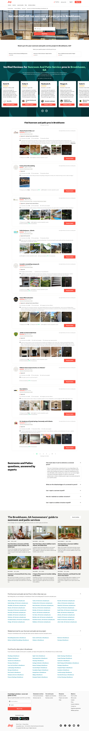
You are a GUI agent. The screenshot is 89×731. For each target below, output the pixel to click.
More (26, 5)
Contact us (73, 706)
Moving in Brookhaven (13, 670)
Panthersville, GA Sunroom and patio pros (42, 603)
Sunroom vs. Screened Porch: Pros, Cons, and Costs (19, 574)
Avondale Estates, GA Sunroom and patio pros (19, 619)
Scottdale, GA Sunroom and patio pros (17, 615)
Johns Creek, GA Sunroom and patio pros (67, 622)
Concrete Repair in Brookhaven (40, 667)
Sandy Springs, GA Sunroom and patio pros (18, 603)
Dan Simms (35, 541)
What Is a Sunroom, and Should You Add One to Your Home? (69, 574)
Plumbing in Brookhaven (13, 656)
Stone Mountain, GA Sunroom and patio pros (43, 605)
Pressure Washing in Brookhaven (15, 677)
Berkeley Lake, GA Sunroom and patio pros (43, 617)
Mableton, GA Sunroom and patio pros (42, 622)
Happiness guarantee (76, 708)
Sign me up (19, 708)
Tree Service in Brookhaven (14, 660)
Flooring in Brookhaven (62, 640)
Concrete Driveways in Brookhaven (65, 674)
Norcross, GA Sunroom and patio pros (41, 607)
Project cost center (63, 697)
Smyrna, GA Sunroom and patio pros (41, 612)
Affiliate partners (75, 710)
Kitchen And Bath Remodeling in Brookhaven (18, 640)
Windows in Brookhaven (38, 640)
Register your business (51, 695)
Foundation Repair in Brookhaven (40, 670)
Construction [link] (10, 8)
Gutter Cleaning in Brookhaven (64, 656)
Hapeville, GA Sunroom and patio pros (66, 605)
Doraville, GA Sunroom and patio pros (17, 612)
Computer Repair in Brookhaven (64, 667)
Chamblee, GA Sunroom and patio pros (17, 605)
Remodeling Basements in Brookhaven (17, 637)
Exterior (14, 5)
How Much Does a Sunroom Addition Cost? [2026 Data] (68, 544)
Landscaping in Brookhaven (14, 667)
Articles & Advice (31, 5)
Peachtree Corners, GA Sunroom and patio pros (44, 619)
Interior (9, 5)
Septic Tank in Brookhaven (39, 656)
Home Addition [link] (17, 8)
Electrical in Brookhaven (63, 637)
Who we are (73, 697)
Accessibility (20, 726)
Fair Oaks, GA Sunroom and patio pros (42, 615)
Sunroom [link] (24, 8)
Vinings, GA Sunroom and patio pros (16, 622)
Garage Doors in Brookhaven (39, 672)
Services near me (37, 697)
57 (52, 453)
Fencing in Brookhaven (13, 663)
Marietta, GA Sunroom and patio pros (41, 610)
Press (72, 702)
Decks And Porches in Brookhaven (41, 637)
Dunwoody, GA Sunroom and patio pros (17, 610)
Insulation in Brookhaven (63, 670)
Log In (71, 2)
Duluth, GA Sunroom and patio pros (65, 619)
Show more (73, 143)
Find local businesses (38, 695)
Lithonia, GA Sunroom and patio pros (66, 615)
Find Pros (44, 34)
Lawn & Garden (20, 5)
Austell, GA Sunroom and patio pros (65, 617)
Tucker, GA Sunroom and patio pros (41, 600)
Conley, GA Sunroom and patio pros (65, 607)
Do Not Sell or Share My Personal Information (34, 726)
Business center (49, 697)
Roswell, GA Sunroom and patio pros (66, 600)
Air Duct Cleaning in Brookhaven (65, 677)
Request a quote (10, 104)
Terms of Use (18, 724)
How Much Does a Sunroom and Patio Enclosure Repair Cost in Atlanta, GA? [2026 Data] (18, 545)
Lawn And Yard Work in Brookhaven (16, 665)
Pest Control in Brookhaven (14, 672)
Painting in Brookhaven (62, 665)
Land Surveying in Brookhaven (64, 672)
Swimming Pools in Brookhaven (40, 658)
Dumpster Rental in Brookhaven (40, 677)
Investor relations (75, 704)
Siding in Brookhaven (37, 674)
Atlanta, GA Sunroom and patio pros (16, 600)
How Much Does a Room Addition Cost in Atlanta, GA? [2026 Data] (44, 544)
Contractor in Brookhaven (63, 660)
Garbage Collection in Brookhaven (41, 663)
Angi (9, 541)
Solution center (62, 695)
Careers (72, 700)
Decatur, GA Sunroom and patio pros (16, 607)
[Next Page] (55, 454)
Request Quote (69, 158)
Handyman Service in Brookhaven (16, 674)
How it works (74, 695)
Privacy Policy (25, 724)
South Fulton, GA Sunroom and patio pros (67, 610)
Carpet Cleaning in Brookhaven (64, 658)
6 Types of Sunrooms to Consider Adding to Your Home (44, 574)
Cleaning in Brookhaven (38, 660)
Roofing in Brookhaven (13, 658)
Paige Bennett (61, 541)
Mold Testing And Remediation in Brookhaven (68, 663)
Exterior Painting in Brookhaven (40, 665)
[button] (25, 150)
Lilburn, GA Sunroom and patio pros (65, 603)
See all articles (75, 517)
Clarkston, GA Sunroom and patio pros (17, 617)
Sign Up (78, 2)
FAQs (60, 700)
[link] (4, 101)
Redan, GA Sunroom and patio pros (65, 612)
